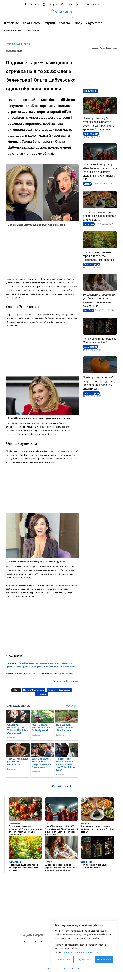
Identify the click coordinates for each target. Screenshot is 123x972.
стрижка (41, 694)
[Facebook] (25, 4)
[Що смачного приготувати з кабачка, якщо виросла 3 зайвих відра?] (100, 199)
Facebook (34, 4)
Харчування (91, 133)
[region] (84, 943)
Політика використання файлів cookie (82, 952)
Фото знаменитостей (19, 44)
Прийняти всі (104, 959)
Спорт (87, 183)
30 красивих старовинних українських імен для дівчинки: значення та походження (61, 867)
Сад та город (91, 264)
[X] (77, 4)
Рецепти (89, 224)
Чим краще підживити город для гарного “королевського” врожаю (98, 256)
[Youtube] (88, 4)
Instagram (52, 4)
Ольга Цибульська (59, 690)
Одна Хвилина (65, 673)
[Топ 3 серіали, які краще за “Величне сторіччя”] (100, 326)
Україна (88, 310)
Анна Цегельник (108, 48)
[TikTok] (62, 4)
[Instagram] (43, 4)
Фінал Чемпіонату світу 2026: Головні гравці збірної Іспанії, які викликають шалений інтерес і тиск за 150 (100, 172)
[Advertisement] (42, 253)
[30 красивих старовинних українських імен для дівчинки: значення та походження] (100, 282)
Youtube (96, 4)
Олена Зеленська (33, 690)
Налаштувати (64, 959)
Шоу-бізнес (90, 346)
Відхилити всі (84, 959)
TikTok (69, 4)
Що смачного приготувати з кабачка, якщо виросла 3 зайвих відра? (99, 215)
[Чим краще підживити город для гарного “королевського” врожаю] (100, 239)
